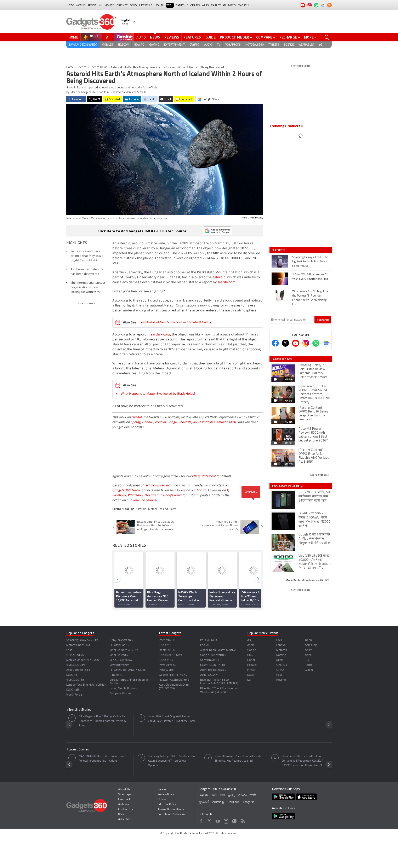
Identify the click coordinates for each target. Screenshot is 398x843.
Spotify (136, 422)
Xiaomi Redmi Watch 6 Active (218, 650)
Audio (208, 44)
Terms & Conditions (171, 809)
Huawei (252, 665)
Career (162, 789)
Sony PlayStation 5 (121, 640)
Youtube (217, 820)
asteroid (219, 277)
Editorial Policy (167, 804)
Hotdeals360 (254, 44)
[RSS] (329, 5)
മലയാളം (218, 802)
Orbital (137, 417)
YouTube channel (144, 500)
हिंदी (100, 5)
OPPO (280, 670)
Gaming (154, 44)
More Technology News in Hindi (306, 580)
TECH (169, 5)
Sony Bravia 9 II (209, 660)
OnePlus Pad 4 (119, 655)
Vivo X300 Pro (75, 679)
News (155, 37)
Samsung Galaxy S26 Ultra (82, 640)
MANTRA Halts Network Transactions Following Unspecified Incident (101, 758)
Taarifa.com (226, 282)
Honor (251, 660)
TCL (307, 660)
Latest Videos (282, 359)
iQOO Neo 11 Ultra (170, 655)
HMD (250, 655)
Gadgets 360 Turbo (126, 490)
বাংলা (222, 795)
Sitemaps (124, 794)
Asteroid (141, 509)
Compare (264, 37)
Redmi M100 (167, 650)
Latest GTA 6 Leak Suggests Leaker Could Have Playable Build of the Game (172, 719)
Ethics (162, 799)
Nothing (281, 655)
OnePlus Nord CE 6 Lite (124, 650)
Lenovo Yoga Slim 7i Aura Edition (86, 684)
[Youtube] (295, 343)
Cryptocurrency (119, 665)
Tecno (309, 665)
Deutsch (233, 802)
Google (251, 650)
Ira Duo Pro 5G (209, 640)
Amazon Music (226, 422)
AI (108, 37)
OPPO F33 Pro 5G (121, 660)
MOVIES (109, 5)
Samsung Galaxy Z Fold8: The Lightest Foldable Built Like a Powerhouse (310, 262)
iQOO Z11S (166, 660)
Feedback (124, 799)
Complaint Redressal (171, 814)
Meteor (152, 509)
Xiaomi (309, 670)
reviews (165, 485)
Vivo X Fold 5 (74, 694)
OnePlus (281, 665)
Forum (201, 490)
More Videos (318, 474)
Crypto (194, 44)
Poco (279, 675)
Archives (123, 804)
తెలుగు (242, 795)
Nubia (279, 660)
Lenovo (281, 645)
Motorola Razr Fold (78, 645)
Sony (308, 655)
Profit (91, 5)
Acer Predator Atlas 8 (213, 670)
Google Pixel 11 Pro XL (173, 675)
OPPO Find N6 (75, 655)
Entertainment (174, 44)
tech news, (152, 485)
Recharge (288, 37)
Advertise (124, 819)
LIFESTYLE (145, 5)
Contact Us (125, 809)
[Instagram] (305, 343)
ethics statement (204, 476)
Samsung (311, 645)
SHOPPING (193, 5)
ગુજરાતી (204, 802)
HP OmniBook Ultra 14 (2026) (128, 670)
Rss (242, 820)
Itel (249, 679)
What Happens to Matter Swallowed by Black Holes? (158, 393)
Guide (210, 37)
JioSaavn (160, 422)
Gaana (147, 422)
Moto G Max (166, 670)
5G (320, 44)
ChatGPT (71, 650)
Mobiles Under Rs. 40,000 (82, 660)
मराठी (253, 795)
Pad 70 (204, 645)
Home (73, 37)
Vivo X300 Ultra (75, 665)
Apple (251, 645)
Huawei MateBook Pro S (174, 679)
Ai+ (249, 640)
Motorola (282, 650)
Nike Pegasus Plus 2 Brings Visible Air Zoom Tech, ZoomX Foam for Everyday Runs (102, 721)
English (203, 795)
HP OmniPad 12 (119, 645)
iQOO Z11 (165, 645)
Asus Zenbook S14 (78, 670)
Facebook (119, 495)
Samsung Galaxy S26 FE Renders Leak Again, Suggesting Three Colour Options (171, 761)
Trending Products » (286, 126)
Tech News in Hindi (286, 486)
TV (218, 44)
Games (180, 5)
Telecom (123, 44)
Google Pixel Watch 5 (213, 655)
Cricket (121, 5)
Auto (141, 37)
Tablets (273, 44)
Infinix (251, 670)
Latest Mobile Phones (123, 688)
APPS (205, 5)
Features (192, 37)
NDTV (70, 5)
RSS (121, 814)
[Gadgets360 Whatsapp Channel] (315, 343)
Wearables (306, 44)
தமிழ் (231, 795)
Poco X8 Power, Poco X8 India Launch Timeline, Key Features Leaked (238, 758)
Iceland (163, 509)
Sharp (309, 650)
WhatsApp (135, 495)
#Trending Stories (78, 710)
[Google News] (326, 343)
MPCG (232, 5)
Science (289, 44)
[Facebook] (275, 343)
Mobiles (107, 44)
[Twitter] (285, 343)
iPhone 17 (116, 675)
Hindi (214, 795)
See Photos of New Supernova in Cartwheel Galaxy (176, 322)
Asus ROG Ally (209, 675)
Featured (279, 250)
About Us (124, 789)
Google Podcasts (179, 422)
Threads (150, 495)
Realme (281, 679)
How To (139, 44)
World (80, 5)
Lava (279, 640)
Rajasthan (218, 5)
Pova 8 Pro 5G (168, 665)
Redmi (309, 640)
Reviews (171, 37)
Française (248, 802)
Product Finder (234, 37)
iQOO (250, 675)
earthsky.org (160, 334)
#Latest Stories (77, 749)
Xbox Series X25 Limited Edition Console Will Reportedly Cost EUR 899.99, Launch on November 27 (302, 761)
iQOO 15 (71, 675)
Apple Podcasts (204, 422)
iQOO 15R (72, 689)
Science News (98, 67)
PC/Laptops (233, 44)
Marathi (243, 5)
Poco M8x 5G (167, 640)
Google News (172, 495)
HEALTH (159, 5)
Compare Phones (120, 693)
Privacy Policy (166, 794)
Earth (173, 509)
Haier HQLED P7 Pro (212, 665)
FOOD (133, 5)
